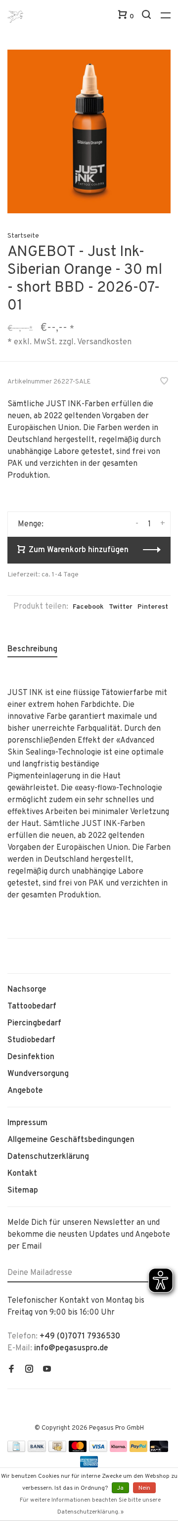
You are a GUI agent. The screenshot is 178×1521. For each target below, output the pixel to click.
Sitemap (22, 1191)
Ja (120, 1488)
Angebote (25, 1091)
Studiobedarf (31, 1040)
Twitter (121, 607)
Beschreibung (32, 649)
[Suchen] (147, 16)
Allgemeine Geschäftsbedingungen (70, 1140)
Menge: (31, 524)
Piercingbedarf (34, 1023)
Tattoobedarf (31, 1007)
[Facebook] (11, 1370)
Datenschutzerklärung (48, 1157)
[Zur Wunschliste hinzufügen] (164, 382)
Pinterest (152, 607)
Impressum (27, 1123)
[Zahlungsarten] (16, 1450)
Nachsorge (26, 990)
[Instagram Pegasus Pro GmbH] (29, 1370)
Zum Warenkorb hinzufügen (79, 550)
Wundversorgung (38, 1074)
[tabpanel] (89, 131)
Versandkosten (104, 342)
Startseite (23, 236)
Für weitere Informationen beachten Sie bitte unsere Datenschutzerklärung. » (90, 1506)
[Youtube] (47, 1370)
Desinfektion (30, 1057)
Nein (144, 1488)
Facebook (88, 607)
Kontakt (22, 1174)
